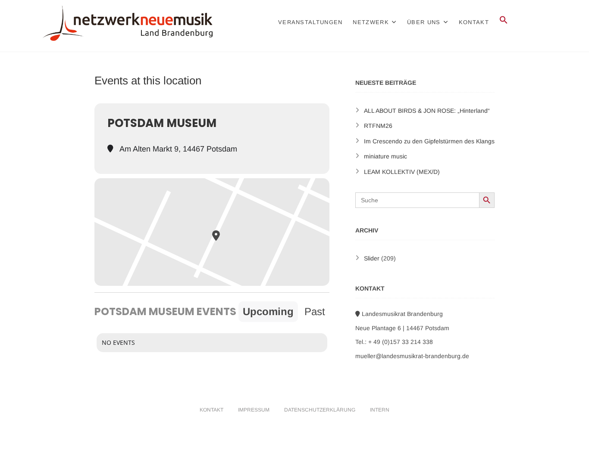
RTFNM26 (378, 125)
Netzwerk (370, 22)
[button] (503, 20)
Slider (371, 258)
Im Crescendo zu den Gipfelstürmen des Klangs (429, 141)
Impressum (253, 410)
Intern (379, 410)
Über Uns (423, 22)
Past (314, 311)
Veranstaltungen (310, 22)
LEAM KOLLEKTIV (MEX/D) (402, 171)
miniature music (385, 156)
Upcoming (268, 311)
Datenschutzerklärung (319, 410)
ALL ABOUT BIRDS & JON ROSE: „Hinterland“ (427, 110)
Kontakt (474, 22)
